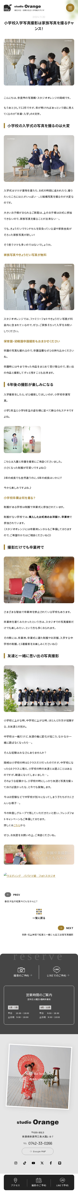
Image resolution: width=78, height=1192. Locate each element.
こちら (16, 825)
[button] (24, 9)
